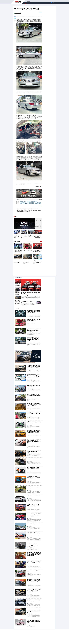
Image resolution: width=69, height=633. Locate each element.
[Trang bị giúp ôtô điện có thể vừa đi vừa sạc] (20, 461)
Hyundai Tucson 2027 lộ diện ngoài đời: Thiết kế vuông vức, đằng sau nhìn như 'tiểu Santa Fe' (34, 601)
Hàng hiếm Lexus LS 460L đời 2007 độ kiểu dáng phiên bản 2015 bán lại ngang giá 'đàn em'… (31, 203)
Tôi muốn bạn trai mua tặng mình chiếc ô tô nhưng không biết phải (27, 250)
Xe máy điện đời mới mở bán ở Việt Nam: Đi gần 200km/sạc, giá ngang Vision (33, 468)
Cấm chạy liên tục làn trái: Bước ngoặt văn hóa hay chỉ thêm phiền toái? (31, 236)
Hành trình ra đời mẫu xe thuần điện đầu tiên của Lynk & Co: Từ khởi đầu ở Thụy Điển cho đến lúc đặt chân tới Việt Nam (18, 251)
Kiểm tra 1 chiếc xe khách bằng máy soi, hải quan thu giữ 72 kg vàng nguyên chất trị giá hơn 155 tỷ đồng (34, 404)
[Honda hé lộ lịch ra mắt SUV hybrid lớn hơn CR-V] (20, 498)
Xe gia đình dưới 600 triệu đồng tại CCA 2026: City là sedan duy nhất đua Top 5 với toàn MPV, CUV (37, 251)
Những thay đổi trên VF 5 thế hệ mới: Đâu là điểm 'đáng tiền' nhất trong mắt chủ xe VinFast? (17, 236)
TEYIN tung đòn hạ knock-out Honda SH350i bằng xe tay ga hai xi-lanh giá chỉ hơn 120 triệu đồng (33, 311)
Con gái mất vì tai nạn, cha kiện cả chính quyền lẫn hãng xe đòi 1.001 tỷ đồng (33, 413)
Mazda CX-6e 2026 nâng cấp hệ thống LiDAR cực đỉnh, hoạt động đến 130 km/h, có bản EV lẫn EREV (33, 505)
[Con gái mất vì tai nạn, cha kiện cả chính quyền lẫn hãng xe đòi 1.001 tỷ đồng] (20, 415)
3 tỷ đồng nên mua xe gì (27, 211)
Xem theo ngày (29, 241)
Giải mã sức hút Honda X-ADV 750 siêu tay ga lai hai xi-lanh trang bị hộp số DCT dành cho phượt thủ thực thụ (33, 329)
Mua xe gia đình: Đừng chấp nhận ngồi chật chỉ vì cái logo (38, 220)
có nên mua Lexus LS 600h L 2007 (35, 209)
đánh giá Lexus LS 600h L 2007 (20, 209)
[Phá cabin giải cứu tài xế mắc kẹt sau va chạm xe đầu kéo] (20, 388)
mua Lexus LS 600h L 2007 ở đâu (26, 210)
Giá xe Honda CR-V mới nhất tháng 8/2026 (33, 571)
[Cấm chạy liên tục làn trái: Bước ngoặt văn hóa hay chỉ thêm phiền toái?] (31, 232)
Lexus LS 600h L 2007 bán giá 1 (34, 210)
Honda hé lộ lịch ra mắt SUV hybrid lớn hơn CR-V (33, 497)
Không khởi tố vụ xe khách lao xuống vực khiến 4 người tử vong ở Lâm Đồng (33, 395)
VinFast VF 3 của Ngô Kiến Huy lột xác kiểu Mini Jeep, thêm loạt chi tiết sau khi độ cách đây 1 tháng (17, 293)
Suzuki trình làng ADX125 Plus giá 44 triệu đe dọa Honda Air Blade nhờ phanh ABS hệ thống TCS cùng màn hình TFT (33, 339)
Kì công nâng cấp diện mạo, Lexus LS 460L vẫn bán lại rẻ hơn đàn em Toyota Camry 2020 (30, 202)
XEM (40, 241)
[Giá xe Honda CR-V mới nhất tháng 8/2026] (20, 573)
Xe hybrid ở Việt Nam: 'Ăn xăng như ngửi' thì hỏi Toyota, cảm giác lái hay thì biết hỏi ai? (34, 487)
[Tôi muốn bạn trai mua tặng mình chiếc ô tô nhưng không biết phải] (27, 246)
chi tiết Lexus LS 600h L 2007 (27, 209)
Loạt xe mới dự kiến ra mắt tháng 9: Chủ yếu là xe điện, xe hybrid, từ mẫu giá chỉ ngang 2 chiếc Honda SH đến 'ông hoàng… (27, 262)
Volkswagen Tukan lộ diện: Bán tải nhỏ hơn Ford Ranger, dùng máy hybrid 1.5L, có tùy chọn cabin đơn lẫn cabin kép (34, 431)
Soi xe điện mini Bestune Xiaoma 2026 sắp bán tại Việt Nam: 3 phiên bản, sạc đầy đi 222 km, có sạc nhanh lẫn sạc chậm (33, 621)
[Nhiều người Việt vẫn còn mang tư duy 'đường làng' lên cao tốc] (20, 526)
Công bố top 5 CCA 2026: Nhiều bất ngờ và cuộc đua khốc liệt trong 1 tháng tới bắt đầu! (17, 285)
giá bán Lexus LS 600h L (19, 210)
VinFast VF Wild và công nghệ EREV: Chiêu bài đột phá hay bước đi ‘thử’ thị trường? (24, 236)
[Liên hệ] (14, 20)
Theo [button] (29, 199)
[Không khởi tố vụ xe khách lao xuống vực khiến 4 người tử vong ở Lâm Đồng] (20, 397)
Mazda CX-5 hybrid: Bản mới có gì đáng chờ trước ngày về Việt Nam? (34, 451)
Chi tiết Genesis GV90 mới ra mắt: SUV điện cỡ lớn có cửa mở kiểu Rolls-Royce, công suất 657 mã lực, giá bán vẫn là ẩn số (33, 591)
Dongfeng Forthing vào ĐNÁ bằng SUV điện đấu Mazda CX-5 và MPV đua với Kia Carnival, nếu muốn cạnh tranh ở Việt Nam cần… (37, 262)
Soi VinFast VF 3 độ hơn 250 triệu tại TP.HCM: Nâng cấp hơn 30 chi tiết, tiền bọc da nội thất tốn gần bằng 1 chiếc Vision (33, 478)
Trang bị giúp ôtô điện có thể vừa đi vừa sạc (34, 459)
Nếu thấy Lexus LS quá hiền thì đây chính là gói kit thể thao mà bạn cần (28, 201)
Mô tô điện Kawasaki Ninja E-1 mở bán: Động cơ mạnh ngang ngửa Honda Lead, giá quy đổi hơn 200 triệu (34, 422)
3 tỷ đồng (39, 210)
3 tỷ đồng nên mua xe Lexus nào (20, 211)
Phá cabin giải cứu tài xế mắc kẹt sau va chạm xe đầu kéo (33, 386)
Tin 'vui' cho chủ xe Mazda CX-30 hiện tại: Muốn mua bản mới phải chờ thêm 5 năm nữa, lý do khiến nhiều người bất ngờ (34, 611)
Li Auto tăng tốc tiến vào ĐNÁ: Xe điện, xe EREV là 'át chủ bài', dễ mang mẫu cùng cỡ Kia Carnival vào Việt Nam (18, 261)
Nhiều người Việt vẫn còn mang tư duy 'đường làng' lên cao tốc (33, 524)
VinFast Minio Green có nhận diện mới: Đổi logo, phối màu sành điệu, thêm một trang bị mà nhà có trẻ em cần (28, 302)
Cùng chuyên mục (17, 241)
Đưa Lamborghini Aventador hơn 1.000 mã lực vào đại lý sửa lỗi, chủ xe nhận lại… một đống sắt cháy (33, 562)
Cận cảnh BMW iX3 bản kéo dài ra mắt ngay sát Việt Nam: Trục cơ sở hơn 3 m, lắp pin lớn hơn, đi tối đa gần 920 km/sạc (34, 581)
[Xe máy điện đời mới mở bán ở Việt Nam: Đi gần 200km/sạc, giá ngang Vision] (20, 470)
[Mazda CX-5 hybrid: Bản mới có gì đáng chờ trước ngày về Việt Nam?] (20, 453)
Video (16, 216)
